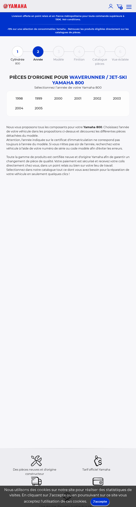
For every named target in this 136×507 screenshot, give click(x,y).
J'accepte (100, 501)
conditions (73, 19)
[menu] (129, 6)
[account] (112, 6)
